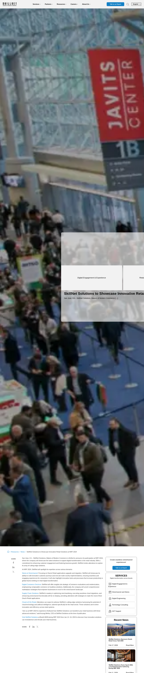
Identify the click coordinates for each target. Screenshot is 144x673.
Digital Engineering (118, 598)
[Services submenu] (40, 4)
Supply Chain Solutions (30, 593)
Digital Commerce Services (31, 584)
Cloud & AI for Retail (29, 602)
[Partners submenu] (52, 4)
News (23, 552)
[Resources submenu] (65, 4)
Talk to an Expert (115, 4)
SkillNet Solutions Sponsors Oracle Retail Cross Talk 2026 (120, 640)
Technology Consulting (120, 605)
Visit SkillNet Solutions (30, 617)
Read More (130, 645)
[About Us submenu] (90, 4)
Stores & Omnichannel (30, 573)
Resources (15, 552)
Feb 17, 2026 (113, 645)
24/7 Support (116, 611)
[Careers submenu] (77, 4)
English (135, 4)
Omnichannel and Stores (120, 592)
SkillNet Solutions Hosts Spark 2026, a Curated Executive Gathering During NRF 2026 (121, 666)
